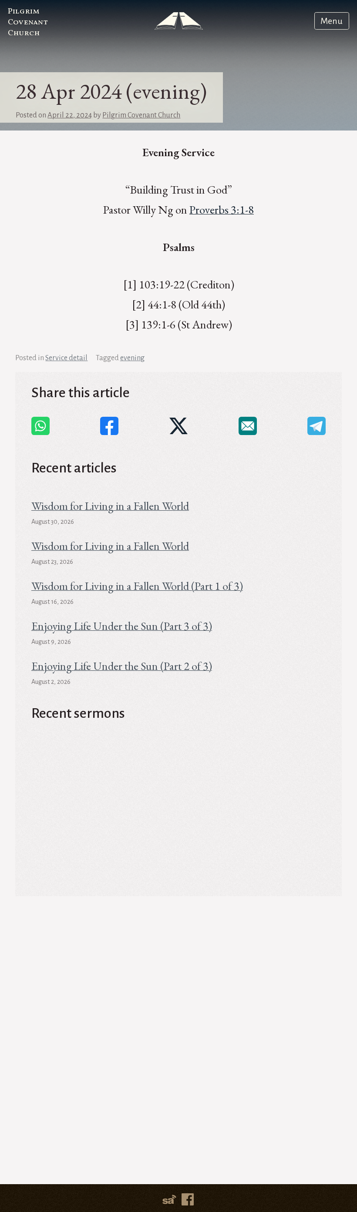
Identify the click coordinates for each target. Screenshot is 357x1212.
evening (132, 358)
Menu (331, 21)
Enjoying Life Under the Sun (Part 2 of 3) (121, 665)
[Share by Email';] (248, 426)
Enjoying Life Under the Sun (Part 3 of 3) (121, 625)
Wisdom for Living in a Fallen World (110, 505)
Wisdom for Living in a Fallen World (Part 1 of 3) (137, 585)
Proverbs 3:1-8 (221, 209)
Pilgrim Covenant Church (27, 22)
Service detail (66, 358)
